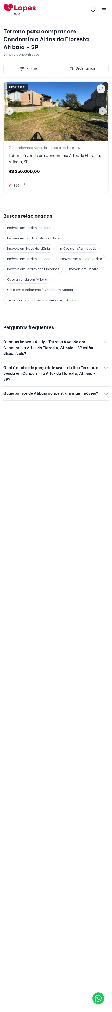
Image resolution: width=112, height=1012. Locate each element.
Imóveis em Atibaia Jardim (81, 259)
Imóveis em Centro (83, 269)
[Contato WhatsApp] (98, 998)
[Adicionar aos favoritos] (101, 88)
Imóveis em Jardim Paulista (29, 228)
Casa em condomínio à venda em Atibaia (40, 290)
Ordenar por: (86, 68)
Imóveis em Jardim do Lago (29, 259)
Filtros (32, 68)
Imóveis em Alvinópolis (77, 248)
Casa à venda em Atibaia (27, 279)
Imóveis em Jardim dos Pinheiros (33, 269)
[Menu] (104, 10)
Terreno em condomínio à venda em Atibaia (42, 300)
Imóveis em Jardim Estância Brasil (34, 238)
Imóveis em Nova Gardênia (28, 248)
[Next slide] (103, 111)
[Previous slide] (9, 111)
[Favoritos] (93, 10)
